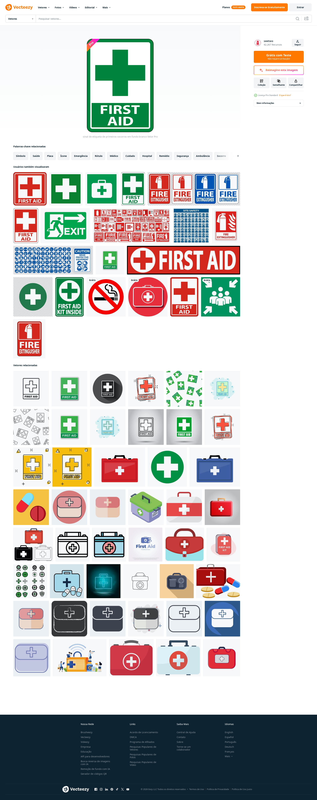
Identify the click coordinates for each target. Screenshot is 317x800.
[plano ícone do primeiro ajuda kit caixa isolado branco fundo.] (131, 657)
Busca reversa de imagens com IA (95, 763)
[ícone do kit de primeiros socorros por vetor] (148, 296)
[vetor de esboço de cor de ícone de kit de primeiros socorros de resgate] (109, 545)
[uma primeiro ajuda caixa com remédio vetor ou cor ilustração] (218, 581)
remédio (164, 156)
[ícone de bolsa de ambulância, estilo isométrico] (146, 507)
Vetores (42, 7)
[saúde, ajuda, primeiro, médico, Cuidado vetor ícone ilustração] (140, 581)
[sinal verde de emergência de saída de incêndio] (65, 225)
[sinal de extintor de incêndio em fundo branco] (226, 225)
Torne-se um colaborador (184, 748)
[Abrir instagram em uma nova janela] (101, 789)
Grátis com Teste (278, 56)
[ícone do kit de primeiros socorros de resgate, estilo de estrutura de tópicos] (73, 545)
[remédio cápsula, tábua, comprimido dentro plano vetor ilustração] (31, 507)
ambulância (203, 156)
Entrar (300, 7)
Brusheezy (86, 732)
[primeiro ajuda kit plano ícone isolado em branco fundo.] (184, 507)
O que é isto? (285, 95)
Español (229, 737)
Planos (226, 7)
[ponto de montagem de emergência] (220, 296)
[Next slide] (235, 156)
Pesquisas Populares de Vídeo (143, 763)
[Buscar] (298, 19)
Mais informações (265, 103)
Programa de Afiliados (142, 742)
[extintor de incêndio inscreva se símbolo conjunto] (194, 189)
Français (229, 751)
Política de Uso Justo (242, 789)
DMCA (133, 737)
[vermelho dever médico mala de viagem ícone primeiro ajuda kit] (221, 657)
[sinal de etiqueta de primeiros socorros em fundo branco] (30, 189)
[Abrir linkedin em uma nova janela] (106, 789)
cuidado (130, 156)
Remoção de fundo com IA (95, 768)
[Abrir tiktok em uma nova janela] (117, 789)
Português (230, 742)
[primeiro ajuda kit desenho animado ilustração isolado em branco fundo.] (178, 657)
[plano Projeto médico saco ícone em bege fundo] (177, 581)
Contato (181, 737)
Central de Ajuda (186, 732)
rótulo (99, 156)
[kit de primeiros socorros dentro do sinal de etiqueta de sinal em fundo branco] (69, 296)
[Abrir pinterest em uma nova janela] (111, 789)
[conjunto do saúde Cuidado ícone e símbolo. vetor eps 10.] (30, 581)
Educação (86, 751)
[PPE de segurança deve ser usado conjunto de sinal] (191, 225)
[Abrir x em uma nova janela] (122, 789)
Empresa (86, 746)
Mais (105, 7)
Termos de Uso (196, 789)
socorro (221, 156)
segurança (183, 156)
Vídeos (73, 7)
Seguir (298, 44)
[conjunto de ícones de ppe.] (53, 260)
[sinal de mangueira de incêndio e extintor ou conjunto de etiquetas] (132, 225)
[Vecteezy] (19, 7)
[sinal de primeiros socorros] (33, 296)
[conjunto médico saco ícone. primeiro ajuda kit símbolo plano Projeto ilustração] (33, 545)
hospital (147, 156)
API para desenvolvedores (95, 756)
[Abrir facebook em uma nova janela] (96, 789)
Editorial (90, 7)
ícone (63, 156)
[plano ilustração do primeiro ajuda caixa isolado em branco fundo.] (184, 545)
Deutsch (229, 746)
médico (114, 156)
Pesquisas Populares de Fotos (143, 756)
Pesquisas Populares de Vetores (143, 748)
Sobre (180, 742)
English (229, 732)
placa (50, 156)
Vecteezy (85, 737)
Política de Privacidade (218, 789)
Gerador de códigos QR (94, 773)
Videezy (85, 742)
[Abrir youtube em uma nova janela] (127, 789)
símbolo (20, 156)
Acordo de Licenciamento (144, 732)
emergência (81, 156)
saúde (36, 156)
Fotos (58, 7)
